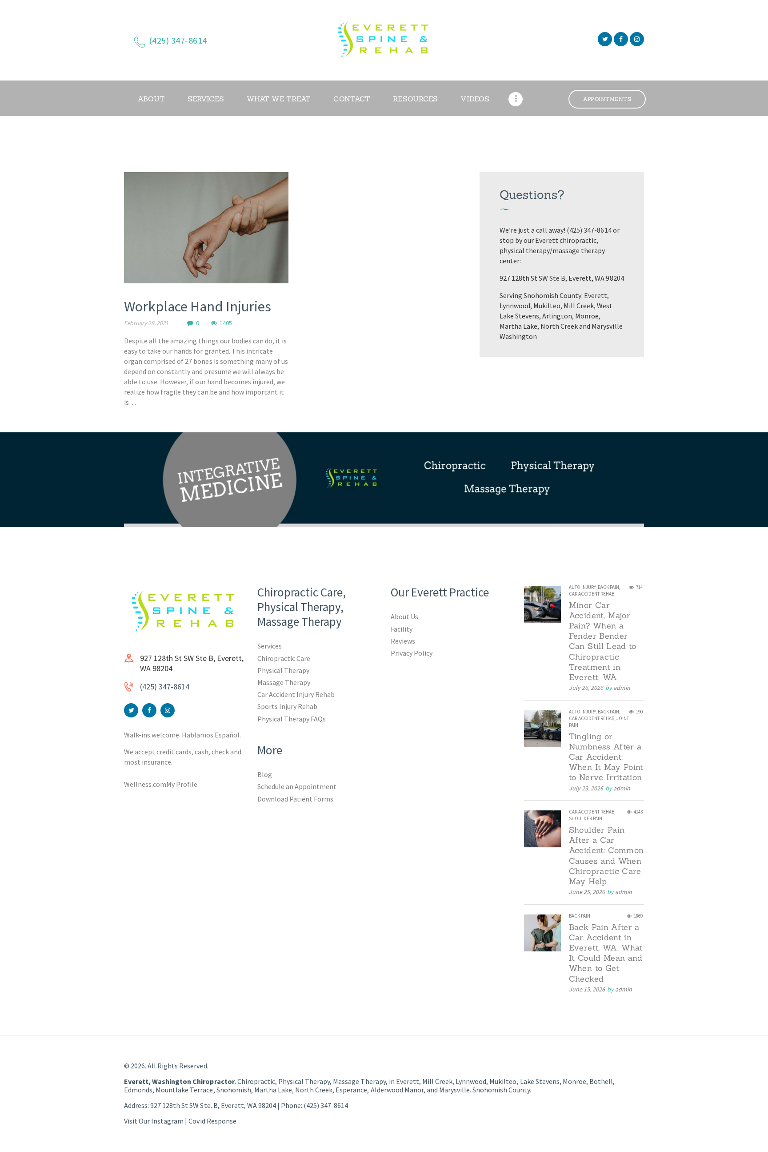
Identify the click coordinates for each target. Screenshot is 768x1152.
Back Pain (608, 587)
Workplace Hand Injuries (197, 306)
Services (269, 645)
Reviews (403, 640)
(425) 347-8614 (164, 686)
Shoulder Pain (585, 818)
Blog (264, 774)
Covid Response (212, 1120)
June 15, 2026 (587, 989)
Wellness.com (145, 784)
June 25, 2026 (587, 892)
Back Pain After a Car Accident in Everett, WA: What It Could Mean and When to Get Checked (606, 953)
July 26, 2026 (586, 688)
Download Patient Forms (295, 798)
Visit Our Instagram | (156, 1120)
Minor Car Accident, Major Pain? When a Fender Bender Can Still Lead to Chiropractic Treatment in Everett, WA (602, 641)
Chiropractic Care (283, 658)
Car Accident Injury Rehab (296, 694)
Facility (401, 628)
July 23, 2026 (586, 788)
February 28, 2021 (146, 323)
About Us (404, 616)
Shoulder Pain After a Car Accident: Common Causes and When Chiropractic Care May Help (606, 855)
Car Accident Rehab (591, 594)
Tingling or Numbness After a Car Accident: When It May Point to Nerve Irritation (606, 757)
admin (621, 688)
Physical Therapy (283, 670)
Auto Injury (582, 587)
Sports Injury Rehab (287, 706)
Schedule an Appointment (296, 786)
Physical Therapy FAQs (291, 718)
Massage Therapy (283, 682)
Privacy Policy (411, 653)
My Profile (181, 784)
